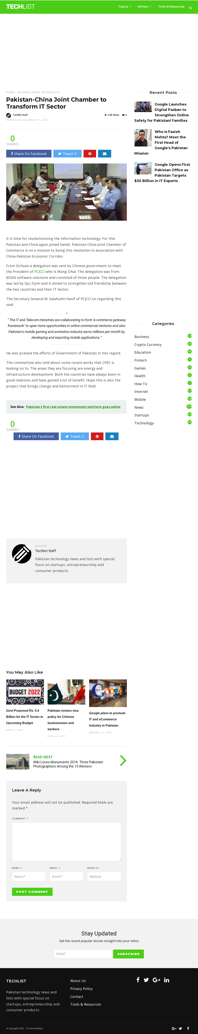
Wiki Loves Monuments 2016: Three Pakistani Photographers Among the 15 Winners (68, 764)
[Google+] (156, 980)
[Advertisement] (99, 48)
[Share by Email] (104, 153)
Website (93, 867)
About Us (78, 980)
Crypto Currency (148, 344)
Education (142, 352)
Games (140, 368)
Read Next (43, 757)
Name (17, 867)
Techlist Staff (20, 115)
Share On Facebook (30, 153)
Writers (143, 6)
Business (24, 92)
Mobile (140, 399)
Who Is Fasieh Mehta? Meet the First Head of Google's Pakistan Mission (161, 143)
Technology (51, 92)
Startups (141, 415)
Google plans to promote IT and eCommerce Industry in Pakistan (107, 719)
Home (10, 92)
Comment (20, 818)
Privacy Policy (81, 988)
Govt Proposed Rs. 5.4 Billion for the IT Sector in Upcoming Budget (24, 717)
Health (139, 376)
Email (55, 867)
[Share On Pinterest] (90, 153)
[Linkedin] (166, 980)
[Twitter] (146, 980)
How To (140, 383)
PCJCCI (40, 271)
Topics (123, 6)
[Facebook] (138, 980)
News (36, 92)
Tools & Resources (171, 6)
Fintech (140, 360)
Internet (141, 391)
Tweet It (70, 153)
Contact (76, 996)
